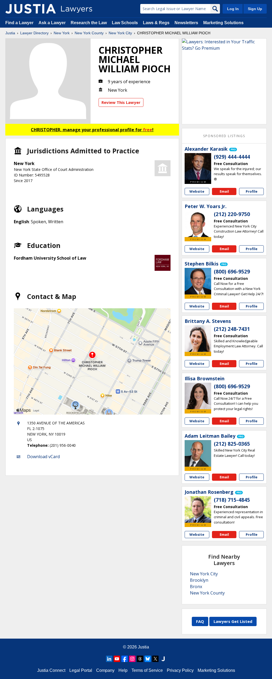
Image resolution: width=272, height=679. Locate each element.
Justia (10, 33)
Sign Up (255, 9)
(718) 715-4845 (232, 499)
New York (62, 33)
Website (196, 191)
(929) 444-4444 (232, 156)
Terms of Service (147, 670)
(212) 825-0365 (232, 443)
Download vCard (43, 456)
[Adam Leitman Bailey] (198, 453)
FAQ (200, 621)
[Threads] (140, 659)
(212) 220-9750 (232, 214)
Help (123, 670)
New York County (89, 33)
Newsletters (186, 22)
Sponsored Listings (224, 136)
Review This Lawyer (121, 102)
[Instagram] (132, 659)
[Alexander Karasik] (198, 166)
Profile (251, 191)
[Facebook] (124, 659)
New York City (120, 33)
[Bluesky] (147, 659)
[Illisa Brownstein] (198, 396)
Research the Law (89, 22)
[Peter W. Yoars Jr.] (198, 223)
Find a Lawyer (19, 22)
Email (224, 191)
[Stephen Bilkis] (198, 281)
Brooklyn (199, 580)
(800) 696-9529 (232, 271)
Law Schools (125, 22)
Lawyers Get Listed (233, 621)
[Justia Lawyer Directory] (30, 9)
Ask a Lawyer (53, 22)
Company (105, 670)
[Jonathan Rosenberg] (198, 509)
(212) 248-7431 (232, 329)
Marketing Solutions (223, 22)
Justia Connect (51, 670)
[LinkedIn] (109, 659)
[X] (155, 659)
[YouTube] (117, 659)
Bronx (196, 586)
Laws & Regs (156, 22)
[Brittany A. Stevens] (198, 338)
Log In (233, 9)
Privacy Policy (180, 670)
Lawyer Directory (34, 33)
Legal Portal (80, 670)
